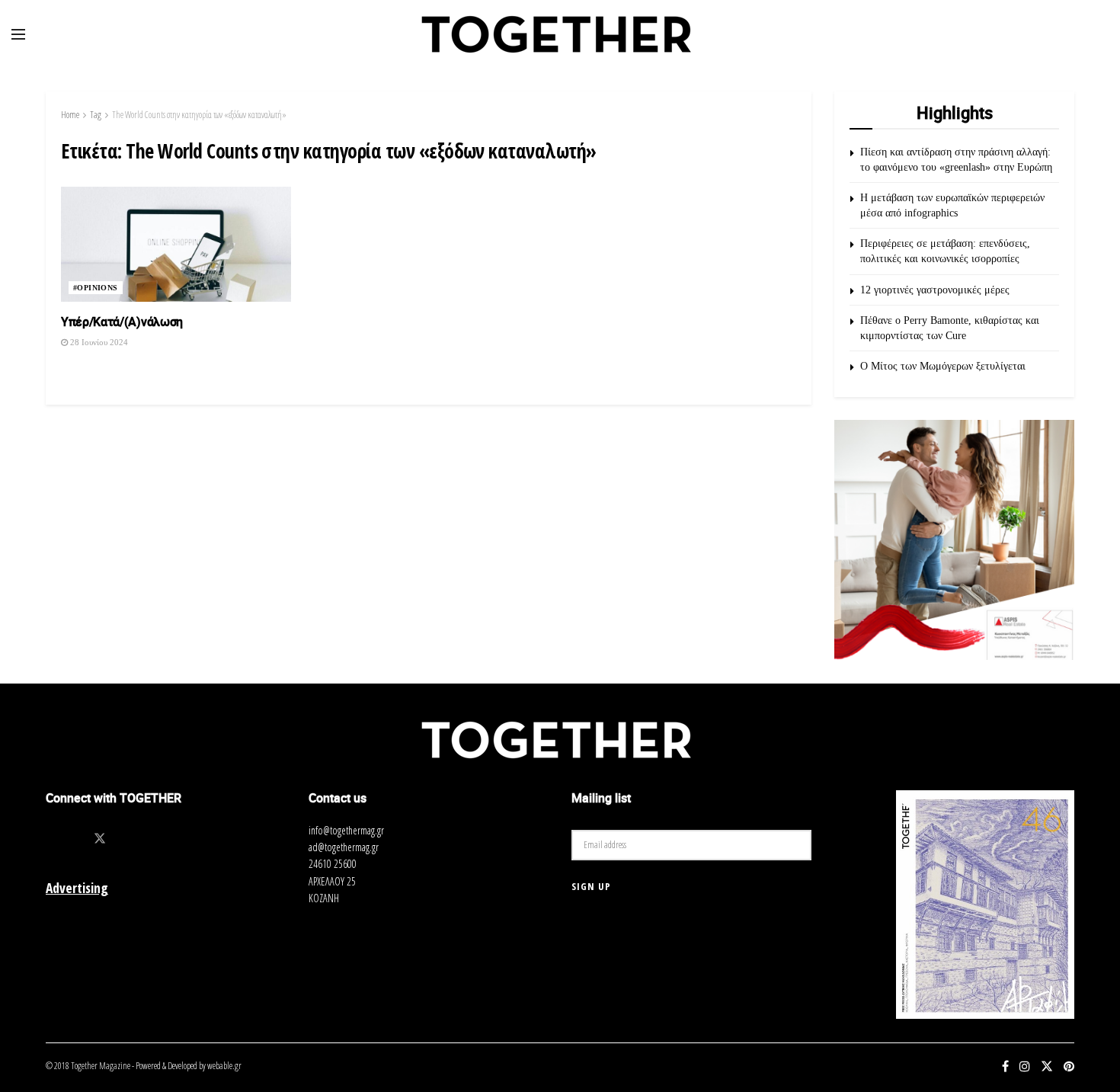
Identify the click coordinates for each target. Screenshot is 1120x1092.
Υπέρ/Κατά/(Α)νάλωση (123, 321)
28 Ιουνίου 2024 (98, 342)
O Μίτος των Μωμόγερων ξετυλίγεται (943, 366)
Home (70, 114)
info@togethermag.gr (346, 830)
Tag (95, 114)
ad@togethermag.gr (344, 847)
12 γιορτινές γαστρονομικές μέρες (935, 290)
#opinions (95, 287)
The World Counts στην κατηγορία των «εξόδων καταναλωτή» (199, 114)
